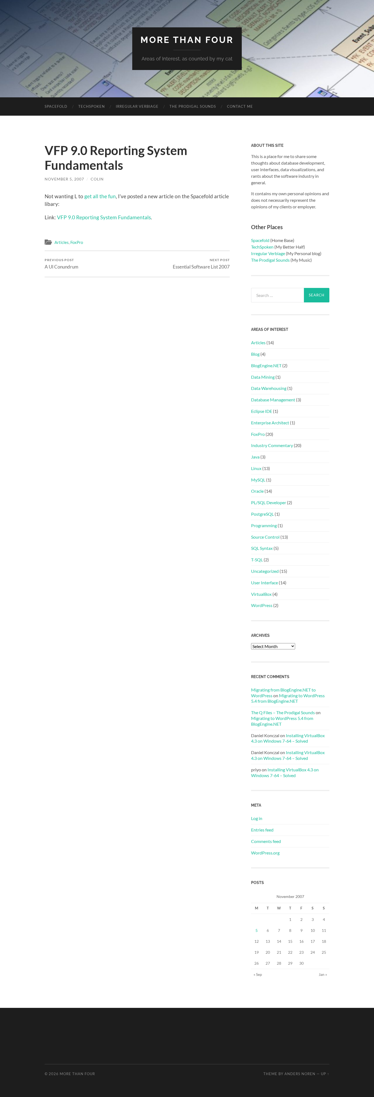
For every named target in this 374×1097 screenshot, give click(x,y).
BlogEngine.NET (266, 365)
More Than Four (187, 40)
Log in (256, 818)
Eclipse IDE (261, 411)
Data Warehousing (268, 388)
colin (97, 179)
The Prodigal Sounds (192, 106)
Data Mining (263, 377)
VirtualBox (261, 594)
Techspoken (91, 106)
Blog (255, 354)
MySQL (258, 479)
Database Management (273, 399)
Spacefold (56, 106)
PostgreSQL (262, 514)
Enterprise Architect (270, 422)
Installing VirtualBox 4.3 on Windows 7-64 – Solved (288, 738)
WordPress (261, 605)
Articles (61, 242)
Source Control (265, 536)
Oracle (257, 491)
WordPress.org (265, 852)
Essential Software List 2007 (201, 264)
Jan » (323, 974)
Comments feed (266, 841)
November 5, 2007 (64, 179)
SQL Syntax (262, 548)
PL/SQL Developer (268, 502)
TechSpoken (262, 246)
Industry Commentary (272, 445)
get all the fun (100, 196)
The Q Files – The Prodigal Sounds (283, 712)
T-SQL (257, 559)
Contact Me (240, 106)
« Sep (258, 974)
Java (255, 456)
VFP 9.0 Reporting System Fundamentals (104, 217)
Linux (256, 468)
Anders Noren (299, 1074)
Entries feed (262, 829)
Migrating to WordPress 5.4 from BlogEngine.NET (288, 698)
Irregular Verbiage (137, 106)
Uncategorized (265, 571)
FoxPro (76, 242)
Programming (264, 525)
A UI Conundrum (61, 264)
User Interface (264, 582)
